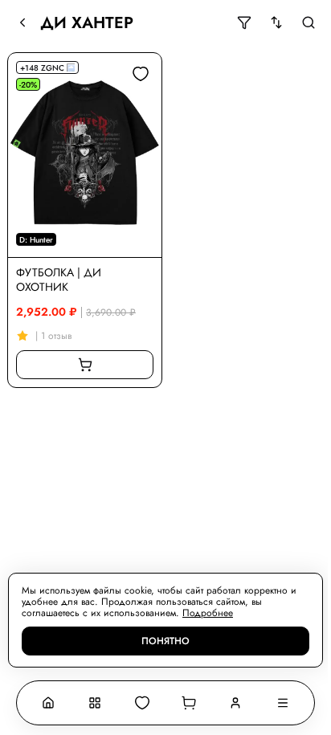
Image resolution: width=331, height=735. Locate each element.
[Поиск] (308, 22)
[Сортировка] (276, 22)
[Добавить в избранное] (140, 74)
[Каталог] (95, 703)
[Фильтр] (244, 22)
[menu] (282, 703)
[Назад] (22, 22)
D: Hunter (36, 240)
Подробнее (207, 613)
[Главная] (48, 703)
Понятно (165, 641)
